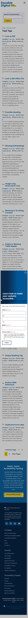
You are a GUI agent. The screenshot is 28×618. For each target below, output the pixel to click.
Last (3, 321)
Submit (7, 342)
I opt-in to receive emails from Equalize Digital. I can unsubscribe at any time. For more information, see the (14, 335)
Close (25, 272)
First (3, 315)
